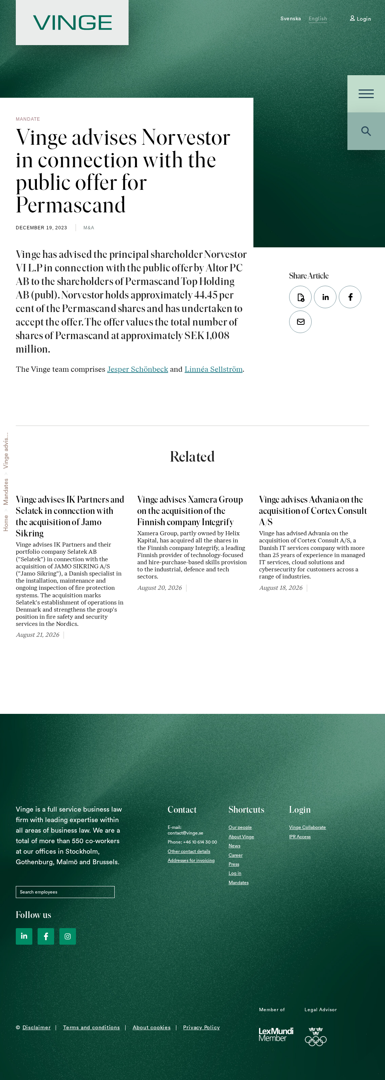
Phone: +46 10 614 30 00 (192, 842)
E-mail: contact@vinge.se (185, 830)
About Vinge (241, 837)
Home (6, 523)
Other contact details (189, 851)
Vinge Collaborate (307, 827)
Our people (240, 827)
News (234, 846)
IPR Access (300, 837)
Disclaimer (37, 1027)
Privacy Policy (201, 1027)
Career (236, 855)
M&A (88, 227)
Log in (235, 873)
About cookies (152, 1027)
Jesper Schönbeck (137, 369)
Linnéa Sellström (214, 369)
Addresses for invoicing (191, 860)
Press (234, 864)
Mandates (6, 492)
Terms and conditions (91, 1027)
